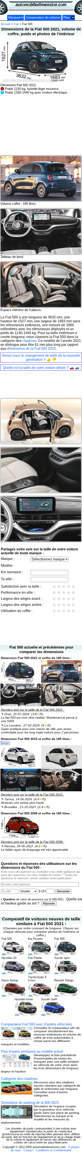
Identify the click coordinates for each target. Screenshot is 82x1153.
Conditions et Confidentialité (53, 1150)
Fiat (16, 24)
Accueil (5, 24)
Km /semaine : (12, 572)
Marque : (7, 559)
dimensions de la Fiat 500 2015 (31, 348)
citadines (29, 341)
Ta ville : (7, 579)
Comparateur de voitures (43, 17)
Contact (28, 1150)
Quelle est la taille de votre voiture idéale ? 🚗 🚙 (41, 368)
